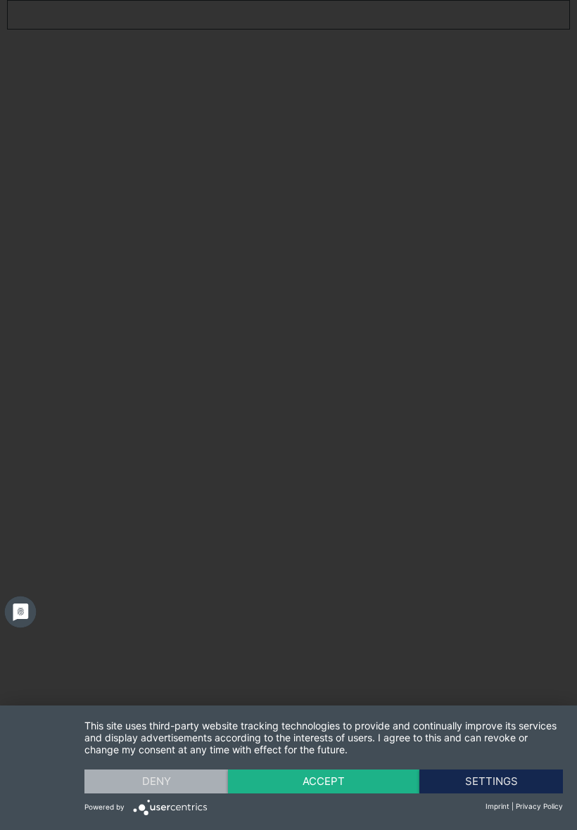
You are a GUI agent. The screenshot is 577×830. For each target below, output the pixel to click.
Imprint (497, 806)
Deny (156, 781)
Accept (324, 781)
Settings (491, 781)
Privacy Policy (539, 806)
